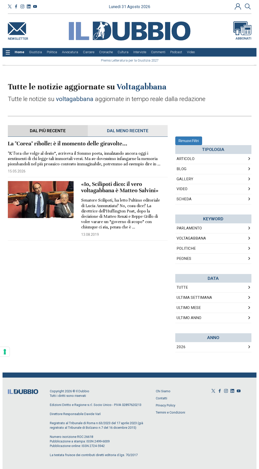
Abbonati (243, 38)
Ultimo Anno (189, 318)
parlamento (189, 228)
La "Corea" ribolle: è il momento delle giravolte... (67, 143)
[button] (238, 6)
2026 (181, 347)
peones (184, 258)
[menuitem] (19, 52)
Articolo (186, 159)
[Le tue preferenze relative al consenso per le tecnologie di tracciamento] (5, 352)
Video (182, 189)
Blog (181, 169)
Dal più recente (48, 130)
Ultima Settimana (194, 297)
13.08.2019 (90, 234)
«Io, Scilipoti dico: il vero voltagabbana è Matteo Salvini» (120, 187)
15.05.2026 (17, 171)
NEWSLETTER (18, 37)
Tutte (182, 287)
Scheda (184, 199)
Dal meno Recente (127, 130)
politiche (186, 248)
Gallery (185, 179)
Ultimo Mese (189, 307)
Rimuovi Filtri (189, 141)
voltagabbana (191, 238)
